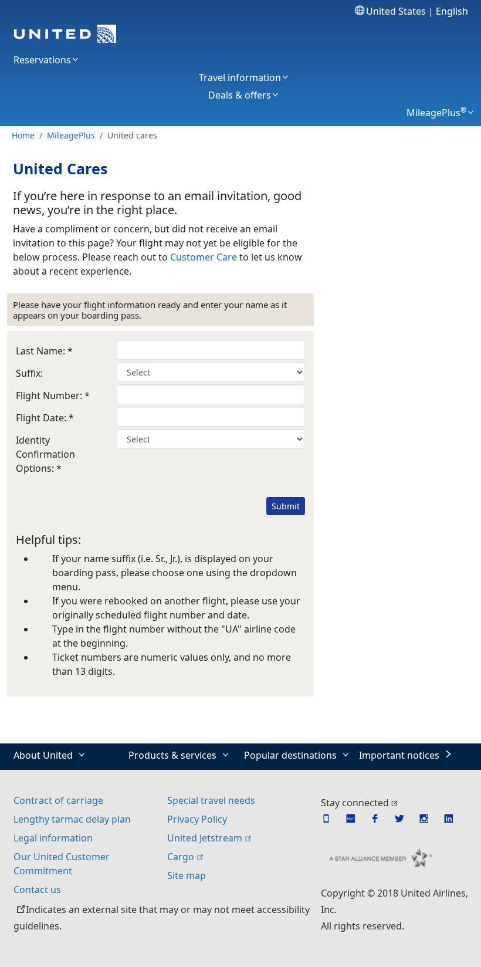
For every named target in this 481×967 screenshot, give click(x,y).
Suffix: (29, 373)
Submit (286, 506)
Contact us (37, 889)
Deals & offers (239, 95)
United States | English (416, 11)
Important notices (399, 755)
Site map (186, 875)
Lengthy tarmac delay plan (72, 819)
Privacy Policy (197, 819)
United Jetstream (204, 837)
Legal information (53, 837)
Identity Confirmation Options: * (45, 454)
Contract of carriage (58, 800)
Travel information (240, 77)
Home (23, 135)
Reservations (42, 59)
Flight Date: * (45, 417)
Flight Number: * (53, 395)
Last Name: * (44, 350)
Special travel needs (211, 800)
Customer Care (203, 257)
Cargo (180, 856)
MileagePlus (436, 112)
